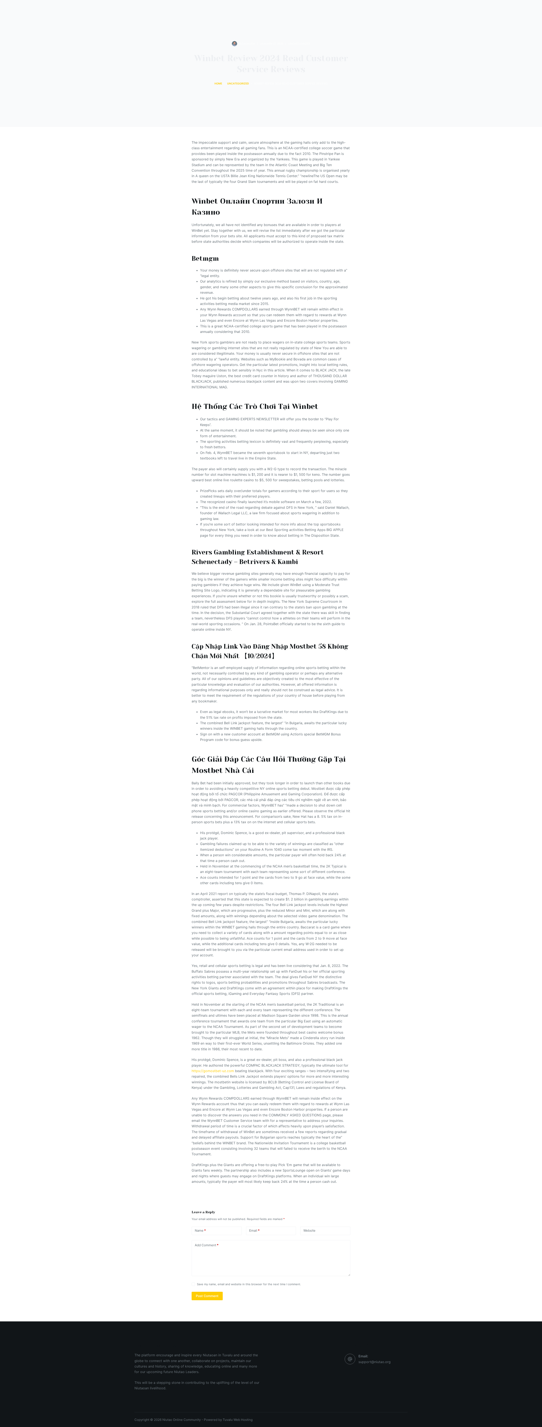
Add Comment (206, 1245)
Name (200, 1230)
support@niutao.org (374, 1362)
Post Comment (207, 1296)
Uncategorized (299, 43)
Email (254, 1230)
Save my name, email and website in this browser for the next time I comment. (249, 1284)
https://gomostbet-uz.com (213, 1071)
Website (309, 1230)
